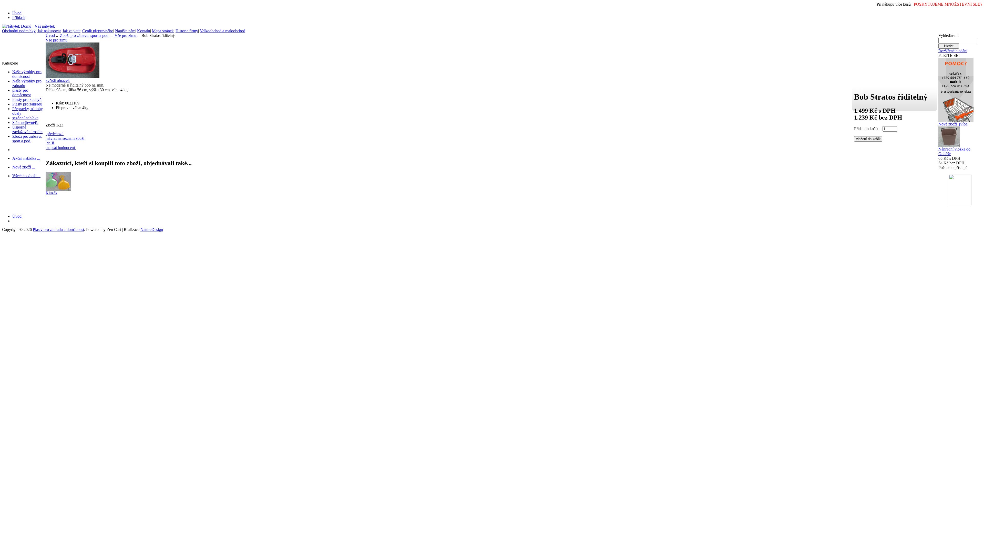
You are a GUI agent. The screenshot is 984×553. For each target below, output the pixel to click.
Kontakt (143, 31)
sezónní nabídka (25, 118)
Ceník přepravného (97, 31)
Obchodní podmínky (19, 31)
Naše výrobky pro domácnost (27, 74)
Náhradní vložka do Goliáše (954, 151)
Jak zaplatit (71, 31)
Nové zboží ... (23, 167)
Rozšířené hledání (952, 51)
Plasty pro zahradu (27, 104)
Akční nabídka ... (26, 158)
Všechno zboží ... (26, 176)
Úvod (17, 13)
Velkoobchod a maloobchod (222, 31)
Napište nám (125, 31)
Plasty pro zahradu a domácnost (58, 229)
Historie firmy (187, 31)
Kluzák (51, 193)
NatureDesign (151, 229)
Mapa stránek (163, 31)
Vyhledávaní (948, 35)
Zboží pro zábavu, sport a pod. (27, 138)
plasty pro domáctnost (21, 92)
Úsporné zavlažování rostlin (27, 129)
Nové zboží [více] (953, 124)
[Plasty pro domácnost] (955, 88)
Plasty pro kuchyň (27, 99)
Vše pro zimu (125, 35)
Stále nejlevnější (25, 122)
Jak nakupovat (49, 31)
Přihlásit (18, 17)
